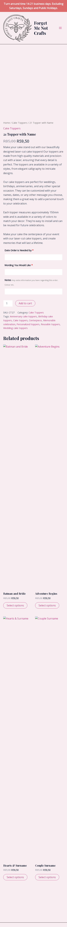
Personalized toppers (28, 324)
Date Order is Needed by (19, 250)
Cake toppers (20, 320)
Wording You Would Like (19, 265)
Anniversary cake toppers (23, 316)
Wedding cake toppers (15, 328)
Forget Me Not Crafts (41, 28)
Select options (15, 605)
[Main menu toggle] (60, 27)
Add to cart (25, 303)
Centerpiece (35, 320)
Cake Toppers (19, 122)
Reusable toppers (50, 324)
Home (6, 122)
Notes (31, 282)
